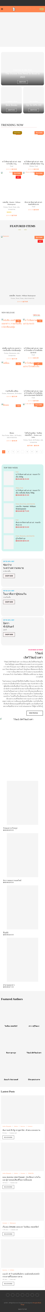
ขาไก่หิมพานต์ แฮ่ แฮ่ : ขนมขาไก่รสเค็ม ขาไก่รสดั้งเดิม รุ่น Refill (33, 350)
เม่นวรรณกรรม (29, 298)
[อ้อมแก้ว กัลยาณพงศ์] (11, 1069)
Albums (31, 166)
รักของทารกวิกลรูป (10, 828)
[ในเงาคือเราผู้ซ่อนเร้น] (22, 602)
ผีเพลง (12, 433)
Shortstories (12, 353)
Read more (8, 1137)
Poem (14, 207)
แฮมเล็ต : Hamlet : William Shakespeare (22, 295)
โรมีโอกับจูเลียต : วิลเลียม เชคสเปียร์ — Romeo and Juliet (33, 435)
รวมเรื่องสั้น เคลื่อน (11, 391)
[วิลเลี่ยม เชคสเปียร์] (11, 1015)
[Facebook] (14, 2)
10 (36, 452)
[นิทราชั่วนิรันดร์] (22, 631)
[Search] (37, 9)
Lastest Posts (8, 1091)
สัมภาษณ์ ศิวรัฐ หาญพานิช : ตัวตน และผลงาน (21, 1130)
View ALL (36, 315)
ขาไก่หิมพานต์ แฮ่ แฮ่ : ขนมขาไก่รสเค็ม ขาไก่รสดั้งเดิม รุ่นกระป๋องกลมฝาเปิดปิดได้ (33, 393)
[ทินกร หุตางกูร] (11, 1042)
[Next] (42, 1091)
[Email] (26, 2)
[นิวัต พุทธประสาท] (34, 1069)
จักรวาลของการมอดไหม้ (12, 880)
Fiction (5, 207)
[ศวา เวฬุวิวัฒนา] (34, 1015)
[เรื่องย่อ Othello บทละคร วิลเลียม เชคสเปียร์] (22, 1206)
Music (12, 435)
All (38, 1092)
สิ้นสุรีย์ (5, 933)
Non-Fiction (5, 435)
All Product (18, 393)
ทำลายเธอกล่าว (9, 985)
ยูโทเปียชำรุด (20, 538)
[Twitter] (17, 2)
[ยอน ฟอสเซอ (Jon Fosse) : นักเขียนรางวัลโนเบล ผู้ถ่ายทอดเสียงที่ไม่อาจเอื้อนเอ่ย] (22, 1157)
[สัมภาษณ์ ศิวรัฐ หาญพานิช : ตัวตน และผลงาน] (22, 1110)
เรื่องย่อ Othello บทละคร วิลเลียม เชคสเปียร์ (21, 1227)
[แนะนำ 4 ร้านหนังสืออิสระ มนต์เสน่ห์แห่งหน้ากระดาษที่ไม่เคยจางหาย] (22, 1254)
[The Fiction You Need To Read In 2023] (22, 68)
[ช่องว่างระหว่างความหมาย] (22, 573)
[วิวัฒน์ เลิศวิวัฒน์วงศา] (34, 1042)
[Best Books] (11, 100)
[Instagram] (20, 2)
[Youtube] (23, 2)
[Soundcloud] (29, 2)
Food (11, 166)
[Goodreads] (32, 2)
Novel (10, 207)
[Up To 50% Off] (33, 100)
